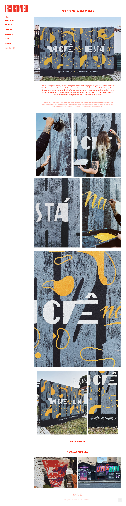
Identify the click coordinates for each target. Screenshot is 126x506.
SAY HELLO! (9, 43)
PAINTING (8, 25)
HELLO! (7, 17)
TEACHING (9, 34)
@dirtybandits (107, 86)
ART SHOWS (9, 20)
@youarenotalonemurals (77, 441)
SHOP (7, 39)
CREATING (8, 29)
